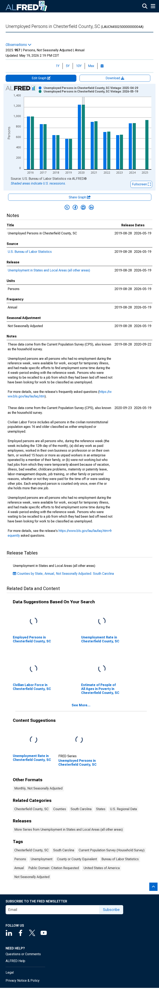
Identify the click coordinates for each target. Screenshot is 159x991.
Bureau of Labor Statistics (120, 859)
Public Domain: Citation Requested (53, 868)
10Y (79, 66)
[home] (26, 6)
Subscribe (111, 909)
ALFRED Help (15, 961)
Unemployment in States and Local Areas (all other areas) (49, 270)
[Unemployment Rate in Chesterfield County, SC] (102, 621)
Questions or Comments (23, 954)
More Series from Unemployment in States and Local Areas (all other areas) (68, 829)
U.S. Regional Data (123, 809)
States (100, 809)
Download (113, 78)
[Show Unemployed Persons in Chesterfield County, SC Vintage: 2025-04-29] (91, 88)
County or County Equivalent (77, 859)
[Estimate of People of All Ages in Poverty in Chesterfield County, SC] (102, 669)
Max (91, 66)
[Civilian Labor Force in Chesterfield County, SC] (33, 669)
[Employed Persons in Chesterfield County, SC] (33, 621)
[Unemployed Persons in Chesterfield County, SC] (79, 740)
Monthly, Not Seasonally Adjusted (38, 788)
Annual (19, 868)
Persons (20, 859)
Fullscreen (140, 184)
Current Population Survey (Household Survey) (112, 850)
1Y (57, 66)
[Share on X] (67, 207)
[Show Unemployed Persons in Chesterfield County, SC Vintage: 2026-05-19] (91, 91)
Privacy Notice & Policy (23, 981)
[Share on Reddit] (83, 207)
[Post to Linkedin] (91, 207)
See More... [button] (81, 705)
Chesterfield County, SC (31, 809)
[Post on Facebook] (75, 207)
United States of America (101, 868)
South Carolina (81, 809)
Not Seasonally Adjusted (31, 877)
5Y (68, 66)
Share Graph (78, 197)
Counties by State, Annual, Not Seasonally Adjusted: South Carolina (65, 574)
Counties (59, 809)
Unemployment (41, 859)
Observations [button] (17, 45)
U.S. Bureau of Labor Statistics (30, 252)
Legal (10, 972)
